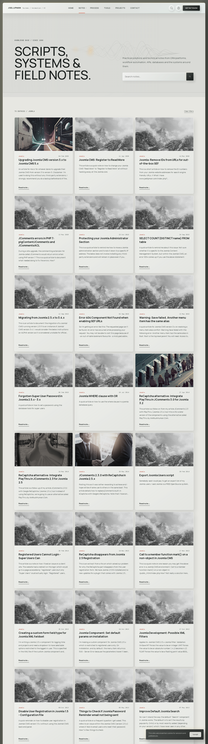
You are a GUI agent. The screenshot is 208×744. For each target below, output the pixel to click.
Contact (135, 8)
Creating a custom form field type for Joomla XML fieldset (42, 634)
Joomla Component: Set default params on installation (99, 634)
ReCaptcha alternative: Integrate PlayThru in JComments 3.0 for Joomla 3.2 (163, 399)
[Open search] (172, 8)
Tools (107, 8)
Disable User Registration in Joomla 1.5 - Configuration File (43, 713)
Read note (24, 187)
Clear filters (189, 111)
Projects (120, 8)
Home (71, 8)
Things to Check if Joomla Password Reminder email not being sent (102, 713)
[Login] (179, 8)
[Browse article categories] (86, 8)
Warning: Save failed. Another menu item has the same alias (162, 319)
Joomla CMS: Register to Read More (102, 160)
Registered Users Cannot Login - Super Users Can (40, 556)
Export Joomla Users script (156, 475)
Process (94, 8)
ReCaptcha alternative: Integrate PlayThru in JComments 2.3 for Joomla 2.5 (43, 478)
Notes (82, 8)
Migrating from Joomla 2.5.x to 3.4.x (42, 317)
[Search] (190, 77)
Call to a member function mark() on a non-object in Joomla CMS (163, 556)
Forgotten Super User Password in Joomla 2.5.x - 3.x (40, 397)
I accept (195, 734)
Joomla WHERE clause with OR (98, 396)
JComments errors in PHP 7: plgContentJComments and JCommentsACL (37, 242)
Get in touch (191, 8)
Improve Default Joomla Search (159, 711)
